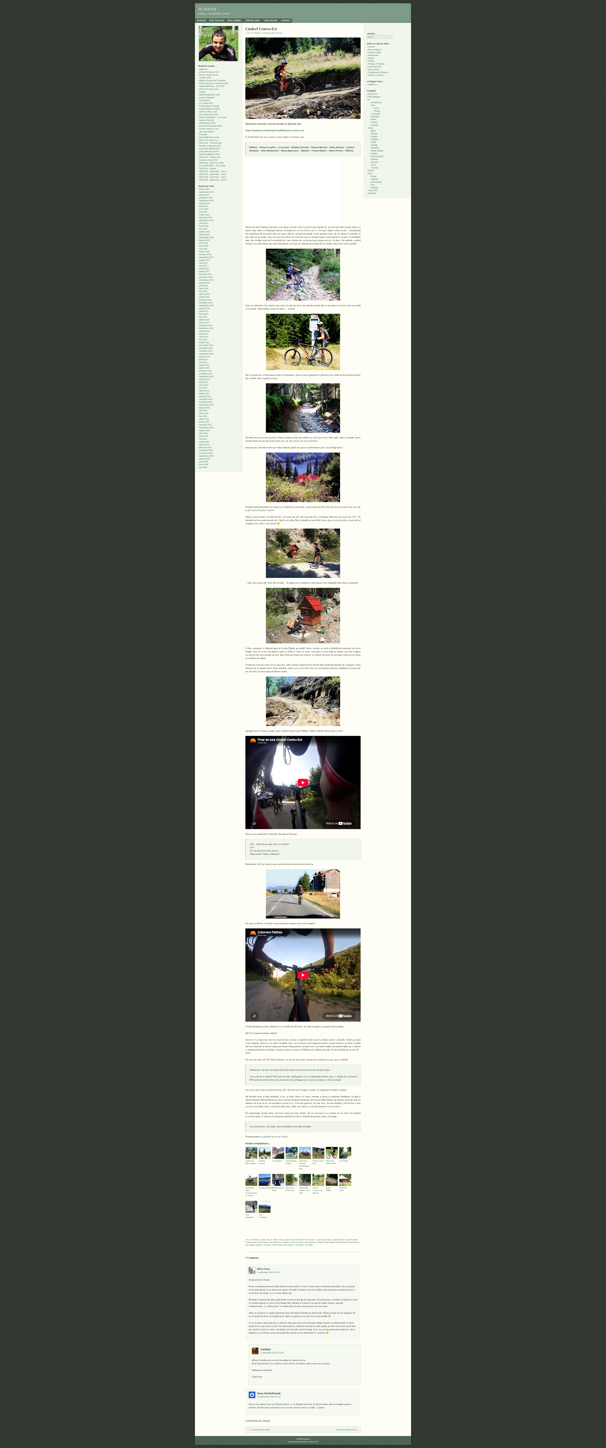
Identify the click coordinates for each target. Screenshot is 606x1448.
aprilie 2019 (204, 232)
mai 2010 (203, 439)
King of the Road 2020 (290, 1189)
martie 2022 (204, 189)
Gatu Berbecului (275, 1242)
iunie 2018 (203, 246)
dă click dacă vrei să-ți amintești (301, 441)
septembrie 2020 (206, 200)
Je (271, 1240)
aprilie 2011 (204, 419)
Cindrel (262, 1240)
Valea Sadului (287, 1245)
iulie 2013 (203, 359)
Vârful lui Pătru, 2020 (208, 112)
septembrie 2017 (206, 257)
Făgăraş (374, 139)
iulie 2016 (203, 286)
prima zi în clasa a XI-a (209, 89)
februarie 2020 (205, 217)
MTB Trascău (216, 20)
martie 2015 (204, 323)
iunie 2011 (203, 413)
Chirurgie (203, 134)
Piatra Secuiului (375, 67)
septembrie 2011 (206, 405)
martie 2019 (204, 235)
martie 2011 (204, 422)
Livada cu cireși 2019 (208, 160)
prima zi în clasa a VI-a (346, 1430)
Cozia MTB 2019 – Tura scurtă (212, 166)
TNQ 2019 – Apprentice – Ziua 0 (213, 180)
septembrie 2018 (206, 237)
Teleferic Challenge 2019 (210, 146)
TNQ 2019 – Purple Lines (210, 157)
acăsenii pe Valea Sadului (250, 1162)
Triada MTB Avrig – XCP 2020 (212, 86)
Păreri (373, 119)
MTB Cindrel (235, 20)
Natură (371, 171)
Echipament (376, 102)
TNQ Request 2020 (207, 123)
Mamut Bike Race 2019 (209, 137)
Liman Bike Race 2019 (209, 151)
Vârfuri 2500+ (252, 20)
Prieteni (374, 122)
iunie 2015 (203, 314)
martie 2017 (204, 271)
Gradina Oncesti (288, 1242)
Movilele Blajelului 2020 (209, 95)
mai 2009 (203, 467)
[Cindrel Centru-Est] (303, 275)
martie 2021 (204, 195)
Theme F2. (313, 1442)
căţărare (374, 179)
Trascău (374, 168)
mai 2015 (203, 317)
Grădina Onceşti (262, 1162)
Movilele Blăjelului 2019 (209, 154)
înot (372, 185)
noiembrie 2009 (206, 450)
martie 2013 (204, 368)
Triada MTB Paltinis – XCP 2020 (304, 1190)
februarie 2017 (205, 274)
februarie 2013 (205, 371)
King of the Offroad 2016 (331, 1162)
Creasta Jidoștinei (207, 98)
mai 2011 (203, 416)
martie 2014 (204, 342)
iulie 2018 (203, 243)
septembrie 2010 (206, 428)
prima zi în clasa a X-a (208, 140)
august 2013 (204, 357)
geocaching (376, 182)
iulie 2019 (203, 223)
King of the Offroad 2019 (209, 149)
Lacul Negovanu (310, 1242)
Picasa (281, 1240)
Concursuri (270, 20)
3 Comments (299, 1245)
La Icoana (299, 1242)
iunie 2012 (203, 385)
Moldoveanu (373, 55)
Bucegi (374, 134)
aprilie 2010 (204, 442)
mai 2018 (203, 249)
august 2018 (204, 240)
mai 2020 (203, 212)
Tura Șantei (343, 1161)
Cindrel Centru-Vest (318, 1162)
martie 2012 (204, 393)
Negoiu (371, 58)
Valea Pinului (277, 1245)
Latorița (374, 145)
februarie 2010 (205, 447)
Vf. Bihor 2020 (205, 78)
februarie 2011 (205, 425)
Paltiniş (320, 1242)
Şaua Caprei (373, 69)
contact (286, 20)
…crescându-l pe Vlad (259, 1430)
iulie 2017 (203, 263)
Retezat (374, 159)
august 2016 (204, 283)
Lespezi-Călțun (374, 52)
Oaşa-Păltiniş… (329, 1189)
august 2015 (204, 308)
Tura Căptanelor (249, 1216)
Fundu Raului (263, 1242)
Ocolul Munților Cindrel (262, 510)
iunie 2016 (203, 288)
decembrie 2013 (206, 345)
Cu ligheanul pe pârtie (278, 1189)
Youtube (311, 1240)
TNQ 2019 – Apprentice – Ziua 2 (213, 174)
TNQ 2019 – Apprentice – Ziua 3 (213, 171)
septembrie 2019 (206, 220)
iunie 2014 (203, 337)
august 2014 (204, 331)
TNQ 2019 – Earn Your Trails (211, 163)
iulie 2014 (203, 334)
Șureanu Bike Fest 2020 (209, 109)
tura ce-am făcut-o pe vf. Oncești (309, 230)
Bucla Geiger (327, 1240)
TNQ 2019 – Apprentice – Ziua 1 (213, 177)
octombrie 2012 (206, 374)
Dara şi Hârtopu (375, 50)
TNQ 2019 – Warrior (207, 168)
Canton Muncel (338, 1240)
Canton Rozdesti (351, 1240)
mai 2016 (203, 291)
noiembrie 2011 (206, 399)
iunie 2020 (203, 209)
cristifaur (257, 33)
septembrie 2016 (206, 280)
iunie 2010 (203, 436)
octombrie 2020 (206, 198)
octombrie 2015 (206, 303)
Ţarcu (373, 165)
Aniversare (372, 94)
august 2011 (204, 408)
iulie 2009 (203, 462)
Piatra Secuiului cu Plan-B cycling (213, 83)
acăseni (201, 20)
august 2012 (204, 379)
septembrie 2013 (206, 354)
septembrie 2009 (206, 456)
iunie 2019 (203, 226)
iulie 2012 (203, 382)
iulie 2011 (203, 411)
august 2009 (204, 459)
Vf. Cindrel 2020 (206, 103)
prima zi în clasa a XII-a (209, 72)
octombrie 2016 (206, 277)
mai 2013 (203, 362)
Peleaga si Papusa (376, 64)
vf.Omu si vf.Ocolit (375, 75)
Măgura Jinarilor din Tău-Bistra (212, 80)
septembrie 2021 (206, 192)
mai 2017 (203, 266)
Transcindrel (277, 1161)
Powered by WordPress (298, 1442)
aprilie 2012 (204, 391)
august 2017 (204, 260)
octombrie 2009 (206, 453)
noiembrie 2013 (206, 348)
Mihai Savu (263, 1269)
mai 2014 (203, 340)
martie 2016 (204, 297)
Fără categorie (374, 97)
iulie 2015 (203, 311)
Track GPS (294, 1240)
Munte (275, 1240)
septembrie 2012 (206, 376)
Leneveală (375, 114)
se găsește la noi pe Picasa (274, 1136)
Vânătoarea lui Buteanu (378, 72)
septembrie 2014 (206, 328)
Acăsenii (207, 9)
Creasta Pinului (251, 1242)
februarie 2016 (205, 300)
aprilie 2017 (204, 269)
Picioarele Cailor (343, 1189)
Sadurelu (258, 1245)
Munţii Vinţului (377, 151)
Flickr (376, 108)
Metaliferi (375, 148)
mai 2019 (203, 229)
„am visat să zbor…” (207, 132)
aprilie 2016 (204, 294)
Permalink (309, 1245)
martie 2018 (204, 252)
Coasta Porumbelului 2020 (210, 126)
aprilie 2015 (204, 320)
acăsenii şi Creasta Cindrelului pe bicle (304, 1165)
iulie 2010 (203, 433)
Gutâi (373, 142)
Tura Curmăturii (263, 1216)
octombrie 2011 (205, 402)
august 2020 (204, 203)
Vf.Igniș (202, 92)
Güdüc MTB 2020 (206, 120)
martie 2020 (204, 215)
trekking (374, 188)
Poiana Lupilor (329, 1242)
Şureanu (375, 162)
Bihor (373, 131)
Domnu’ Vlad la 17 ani (208, 129)
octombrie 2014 (206, 325)
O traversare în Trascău (209, 106)
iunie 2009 (203, 464)
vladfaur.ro (203, 69)
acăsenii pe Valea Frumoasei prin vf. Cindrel (251, 1192)
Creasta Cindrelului (265, 1188)
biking (256, 1240)
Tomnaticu (267, 1245)
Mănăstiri (375, 117)
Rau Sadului (250, 1245)
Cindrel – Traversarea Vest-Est (317, 1190)
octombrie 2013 (206, 351)
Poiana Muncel (341, 1242)
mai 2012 (203, 388)
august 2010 (204, 430)
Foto (268, 1240)
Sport (287, 1240)
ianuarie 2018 (205, 254)
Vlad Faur (303, 1240)
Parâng (371, 61)
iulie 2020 (203, 206)
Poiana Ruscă (377, 156)
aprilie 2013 (204, 365)
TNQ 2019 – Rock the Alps (210, 143)
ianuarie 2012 (205, 396)
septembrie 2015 (206, 305)
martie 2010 (204, 445)
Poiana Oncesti (353, 1242)
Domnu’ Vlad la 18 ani (208, 75)
